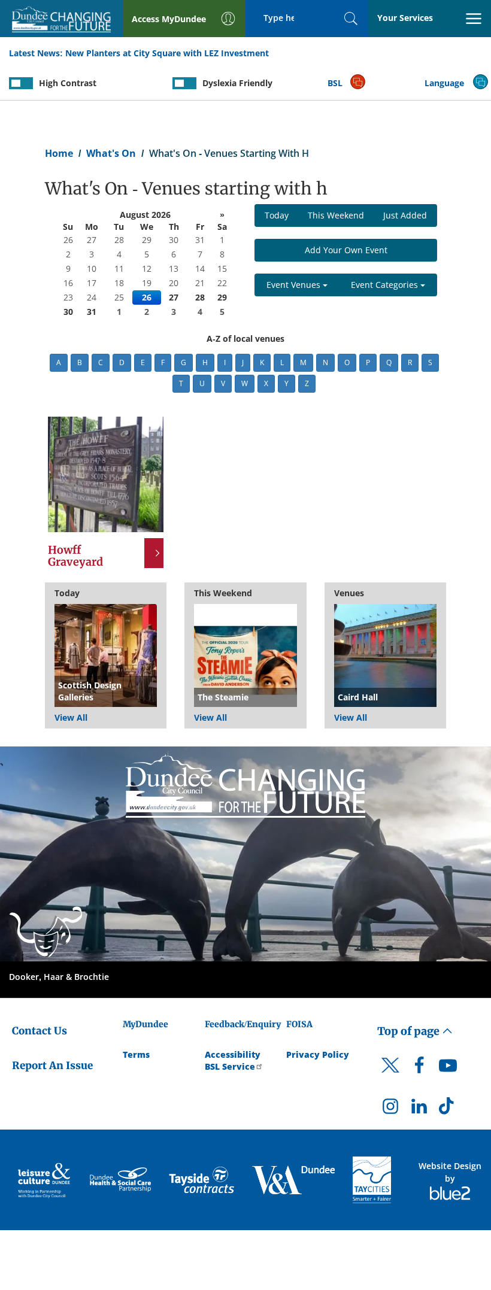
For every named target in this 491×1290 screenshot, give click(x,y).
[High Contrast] (21, 83)
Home (59, 153)
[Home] (245, 783)
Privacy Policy (317, 1054)
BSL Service (230, 1066)
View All (70, 717)
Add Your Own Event (346, 250)
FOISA (299, 1024)
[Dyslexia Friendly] (184, 83)
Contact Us (39, 1030)
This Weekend (336, 215)
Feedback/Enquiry (243, 1024)
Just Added (405, 215)
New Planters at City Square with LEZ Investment (167, 53)
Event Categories (385, 284)
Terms (136, 1054)
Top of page (409, 1031)
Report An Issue (52, 1065)
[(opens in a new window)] (45, 1180)
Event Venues (294, 284)
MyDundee (145, 1024)
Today (277, 215)
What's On (111, 153)
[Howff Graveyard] (105, 473)
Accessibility (232, 1054)
